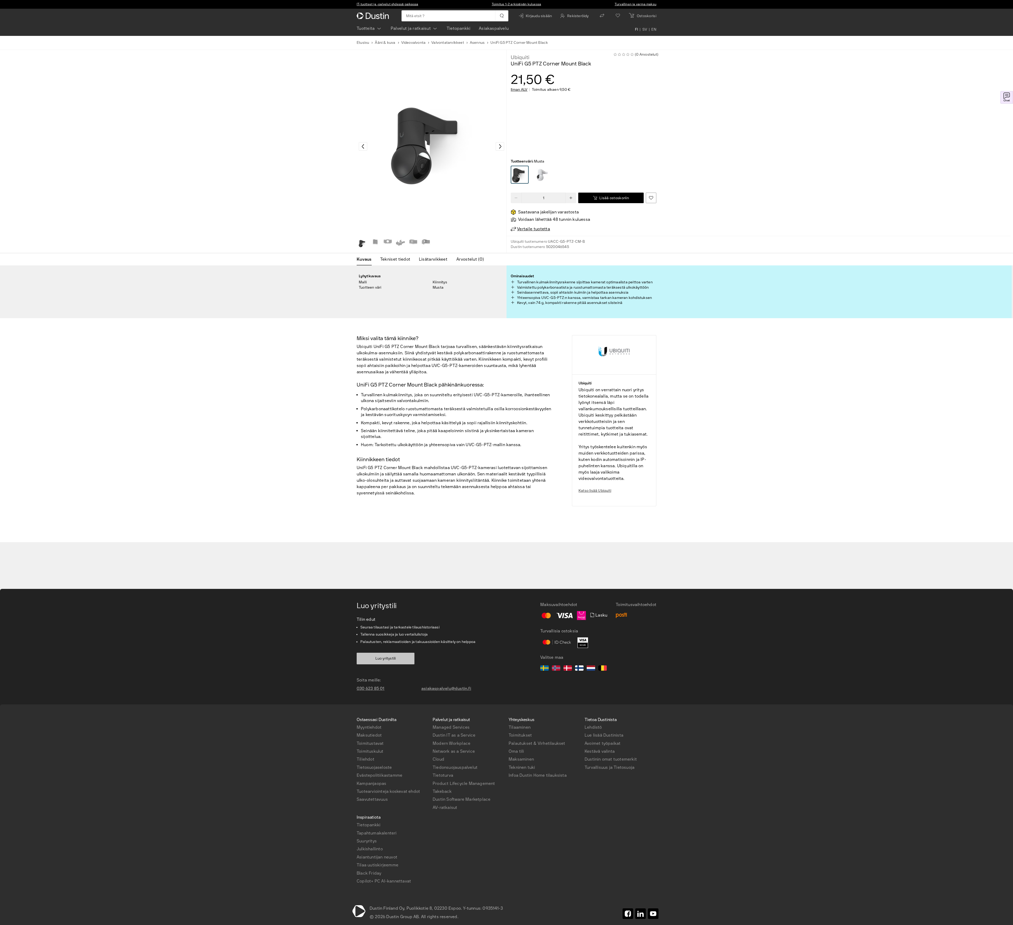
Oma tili (516, 751)
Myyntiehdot (369, 727)
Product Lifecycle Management (464, 783)
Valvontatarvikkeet (447, 42)
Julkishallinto (370, 848)
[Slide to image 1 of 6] (362, 243)
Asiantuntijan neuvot (377, 857)
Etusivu (363, 42)
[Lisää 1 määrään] (571, 198)
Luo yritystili (385, 658)
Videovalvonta (413, 42)
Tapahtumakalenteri (377, 833)
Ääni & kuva (385, 42)
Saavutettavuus (372, 799)
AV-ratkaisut (445, 807)
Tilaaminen (520, 727)
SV (644, 29)
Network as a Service (454, 751)
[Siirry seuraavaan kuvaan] (500, 146)
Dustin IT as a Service (454, 735)
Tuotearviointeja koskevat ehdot (388, 791)
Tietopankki (458, 28)
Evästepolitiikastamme (379, 775)
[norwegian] (556, 669)
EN (653, 29)
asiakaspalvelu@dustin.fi (446, 688)
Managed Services (451, 727)
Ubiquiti (520, 57)
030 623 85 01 (371, 688)
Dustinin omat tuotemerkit (611, 759)
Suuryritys (367, 840)
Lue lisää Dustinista (604, 735)
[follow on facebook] (628, 913)
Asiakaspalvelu (494, 28)
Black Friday (369, 873)
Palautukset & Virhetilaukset (537, 743)
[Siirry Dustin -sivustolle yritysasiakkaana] (374, 16)
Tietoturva (443, 775)
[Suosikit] (618, 16)
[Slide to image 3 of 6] (388, 243)
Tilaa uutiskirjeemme (377, 864)
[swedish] (544, 669)
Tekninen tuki (522, 767)
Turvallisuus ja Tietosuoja (609, 767)
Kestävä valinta (600, 751)
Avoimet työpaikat (602, 743)
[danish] (567, 669)
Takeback (442, 791)
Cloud (438, 759)
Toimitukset (520, 735)
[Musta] (520, 175)
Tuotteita (366, 28)
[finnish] (579, 669)
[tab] (366, 259)
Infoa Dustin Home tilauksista (538, 775)
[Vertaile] (602, 16)
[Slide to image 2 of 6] (375, 243)
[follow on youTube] (653, 913)
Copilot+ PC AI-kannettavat (384, 881)
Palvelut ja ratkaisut (411, 28)
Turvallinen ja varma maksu (635, 4)
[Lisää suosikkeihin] (651, 198)
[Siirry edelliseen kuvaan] (363, 146)
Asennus (477, 42)
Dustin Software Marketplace (461, 799)
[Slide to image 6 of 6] (426, 243)
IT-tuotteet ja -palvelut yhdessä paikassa (387, 4)
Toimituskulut (370, 751)
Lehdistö (593, 727)
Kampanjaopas (371, 783)
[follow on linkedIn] (640, 913)
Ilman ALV (519, 90)
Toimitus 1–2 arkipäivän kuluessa (516, 4)
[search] (501, 16)
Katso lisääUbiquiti (595, 490)
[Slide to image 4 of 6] (400, 243)
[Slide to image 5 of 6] (413, 243)
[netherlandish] (591, 669)
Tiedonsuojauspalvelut (455, 767)
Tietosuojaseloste (374, 767)
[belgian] (602, 669)
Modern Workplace (451, 743)
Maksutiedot (369, 735)
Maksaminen (521, 759)
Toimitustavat (370, 743)
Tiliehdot (365, 759)
